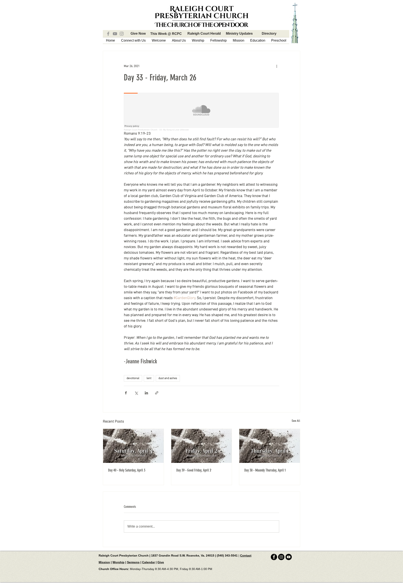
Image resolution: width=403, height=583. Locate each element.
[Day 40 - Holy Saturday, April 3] (133, 446)
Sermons (133, 562)
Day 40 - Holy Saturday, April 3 (126, 470)
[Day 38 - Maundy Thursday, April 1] (269, 446)
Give (160, 562)
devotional (133, 378)
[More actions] (276, 66)
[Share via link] (157, 393)
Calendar (148, 562)
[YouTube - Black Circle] (288, 557)
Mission (104, 562)
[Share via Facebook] (126, 393)
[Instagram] (121, 33)
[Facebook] (108, 33)
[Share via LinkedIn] (146, 393)
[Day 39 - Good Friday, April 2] (201, 446)
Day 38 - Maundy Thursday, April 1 (265, 470)
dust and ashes (167, 378)
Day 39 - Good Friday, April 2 (193, 470)
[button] (133, 40)
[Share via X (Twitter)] (136, 393)
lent (149, 378)
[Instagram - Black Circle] (281, 557)
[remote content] (201, 112)
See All (296, 421)
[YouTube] (115, 33)
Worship (118, 562)
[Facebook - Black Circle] (274, 557)
